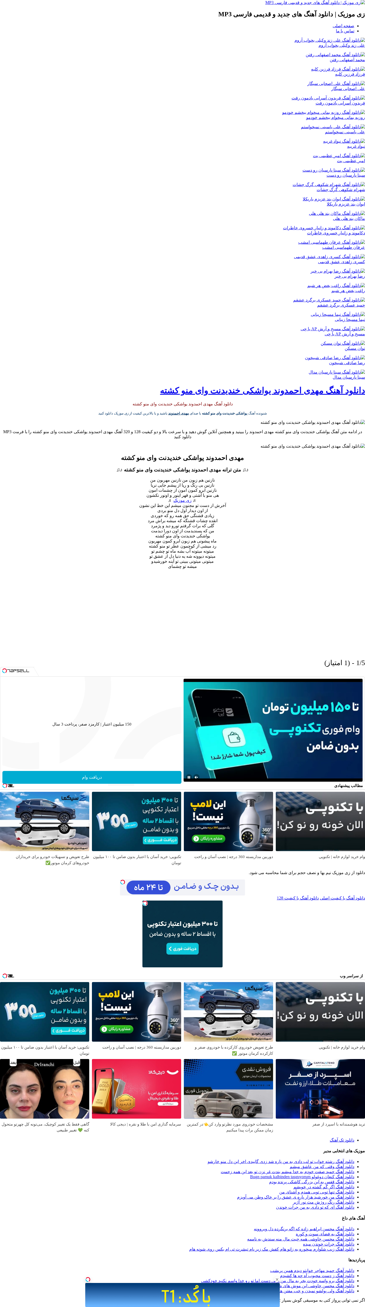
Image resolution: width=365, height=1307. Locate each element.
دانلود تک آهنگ (342, 1140)
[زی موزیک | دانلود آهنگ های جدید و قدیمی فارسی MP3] (315, 2)
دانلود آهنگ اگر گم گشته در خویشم (323, 1187)
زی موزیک (182, 500)
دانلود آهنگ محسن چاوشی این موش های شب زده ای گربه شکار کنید (294, 1285)
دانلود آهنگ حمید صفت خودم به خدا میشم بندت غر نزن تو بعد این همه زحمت (287, 1171)
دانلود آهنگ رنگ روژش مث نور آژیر (323, 1202)
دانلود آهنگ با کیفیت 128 (298, 898)
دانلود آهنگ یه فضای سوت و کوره (325, 1234)
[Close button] (277, 1279)
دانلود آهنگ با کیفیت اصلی (342, 898)
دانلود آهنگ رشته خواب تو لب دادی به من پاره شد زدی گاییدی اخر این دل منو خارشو (281, 1161)
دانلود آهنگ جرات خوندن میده (328, 1244)
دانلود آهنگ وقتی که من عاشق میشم (322, 1166)
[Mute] (196, 777)
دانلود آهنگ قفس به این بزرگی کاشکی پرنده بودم (311, 1182)
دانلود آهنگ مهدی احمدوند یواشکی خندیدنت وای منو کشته (262, 390)
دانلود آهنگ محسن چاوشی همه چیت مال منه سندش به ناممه (300, 1239)
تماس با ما (345, 31)
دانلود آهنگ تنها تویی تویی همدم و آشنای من (316, 1192)
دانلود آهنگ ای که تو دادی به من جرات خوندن (315, 1207)
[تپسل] (88, 1279)
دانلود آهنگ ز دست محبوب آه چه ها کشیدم (317, 1275)
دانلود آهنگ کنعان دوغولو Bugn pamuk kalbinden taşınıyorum (302, 1176)
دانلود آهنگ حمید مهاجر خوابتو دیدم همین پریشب (312, 1270)
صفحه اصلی (343, 26)
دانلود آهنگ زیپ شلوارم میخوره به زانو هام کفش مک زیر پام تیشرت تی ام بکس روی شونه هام (271, 1249)
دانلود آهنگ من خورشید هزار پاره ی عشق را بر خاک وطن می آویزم (295, 1197)
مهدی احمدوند (178, 413)
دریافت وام (92, 777)
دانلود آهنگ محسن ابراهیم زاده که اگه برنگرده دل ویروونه (304, 1229)
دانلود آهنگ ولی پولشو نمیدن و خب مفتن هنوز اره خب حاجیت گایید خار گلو (289, 1291)
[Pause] (189, 777)
